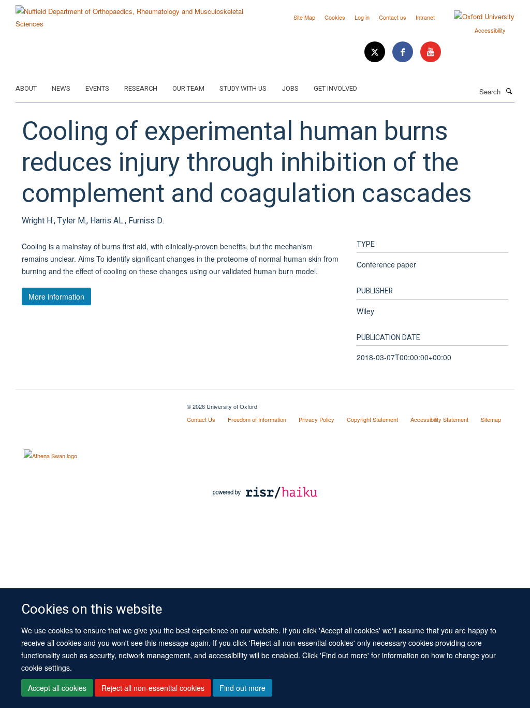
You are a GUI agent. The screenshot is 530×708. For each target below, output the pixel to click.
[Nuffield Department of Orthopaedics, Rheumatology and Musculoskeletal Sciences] (136, 14)
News (61, 88)
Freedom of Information (257, 419)
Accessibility (490, 30)
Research (140, 88)
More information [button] (56, 296)
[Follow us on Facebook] (403, 52)
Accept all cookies (57, 688)
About (26, 88)
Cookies (335, 17)
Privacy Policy (316, 419)
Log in (362, 17)
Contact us (392, 17)
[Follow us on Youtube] (430, 52)
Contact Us (201, 419)
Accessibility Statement (439, 419)
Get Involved (335, 88)
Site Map (304, 17)
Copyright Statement (372, 419)
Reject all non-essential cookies (152, 688)
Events (97, 88)
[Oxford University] (476, 16)
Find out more (242, 688)
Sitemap (491, 419)
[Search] (508, 90)
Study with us (243, 88)
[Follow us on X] (375, 52)
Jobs (290, 88)
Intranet (425, 17)
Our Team (188, 88)
